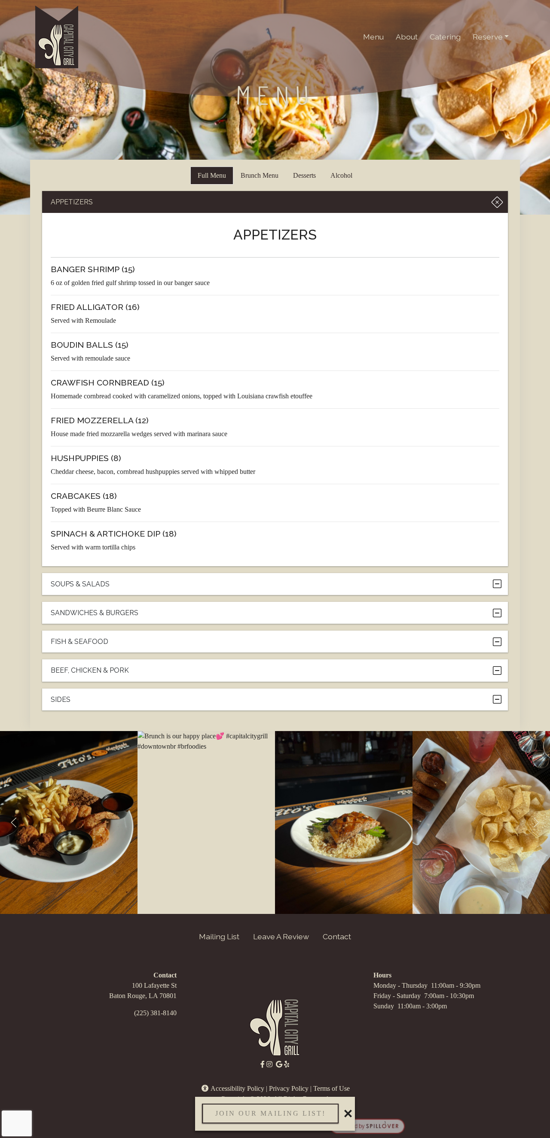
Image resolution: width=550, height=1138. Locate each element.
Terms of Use (331, 1088)
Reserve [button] (488, 36)
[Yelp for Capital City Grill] (286, 1064)
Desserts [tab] (304, 175)
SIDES (60, 699)
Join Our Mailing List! (270, 1113)
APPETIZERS (72, 202)
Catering (445, 36)
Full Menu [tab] (212, 175)
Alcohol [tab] (341, 175)
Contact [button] (337, 936)
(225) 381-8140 (155, 1013)
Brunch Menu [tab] (259, 175)
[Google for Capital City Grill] (279, 1064)
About (407, 36)
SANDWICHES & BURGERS (94, 613)
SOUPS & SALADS (80, 584)
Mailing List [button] (219, 936)
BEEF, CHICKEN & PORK (90, 670)
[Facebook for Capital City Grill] (262, 1064)
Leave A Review (281, 936)
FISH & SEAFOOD (79, 641)
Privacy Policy (289, 1088)
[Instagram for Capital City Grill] (269, 1064)
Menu (373, 36)
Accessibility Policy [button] (236, 1088)
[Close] (348, 1113)
